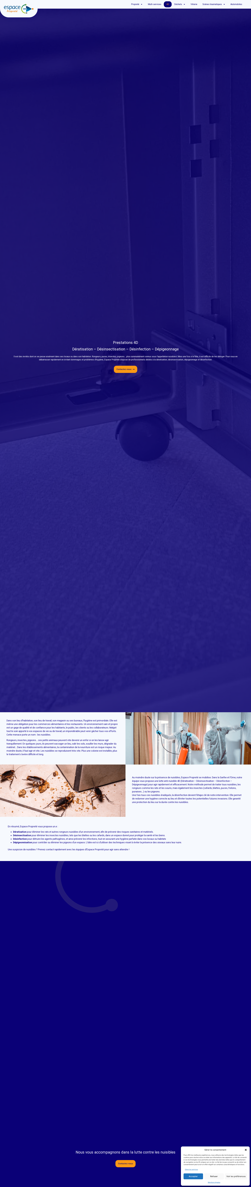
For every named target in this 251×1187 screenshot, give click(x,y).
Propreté (135, 4)
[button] (245, 1150)
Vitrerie (194, 4)
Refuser (214, 1176)
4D (167, 4)
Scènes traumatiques (212, 4)
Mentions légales (214, 1182)
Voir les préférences (236, 1176)
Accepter (193, 1176)
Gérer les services (191, 1169)
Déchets (178, 4)
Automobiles (236, 4)
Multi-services (154, 4)
